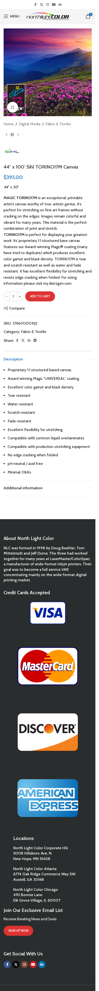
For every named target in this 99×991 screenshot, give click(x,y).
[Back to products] (12, 135)
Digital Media (29, 124)
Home (9, 124)
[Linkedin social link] (60, 4)
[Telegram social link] (35, 340)
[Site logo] (47, 16)
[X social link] (41, 4)
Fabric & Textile (58, 124)
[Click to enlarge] (12, 107)
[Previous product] (6, 135)
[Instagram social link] (47, 4)
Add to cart (40, 296)
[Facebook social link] (35, 4)
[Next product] (18, 135)
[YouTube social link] (53, 4)
